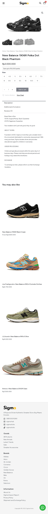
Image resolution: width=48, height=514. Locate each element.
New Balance (11, 51)
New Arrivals (8, 439)
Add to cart (22, 89)
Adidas (6, 457)
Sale (5, 445)
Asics (5, 459)
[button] (8, 95)
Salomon (7, 483)
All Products (8, 437)
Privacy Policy (8, 498)
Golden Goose (9, 470)
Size (4, 72)
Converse (7, 465)
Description (8, 103)
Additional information (12, 107)
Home (4, 51)
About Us (7, 492)
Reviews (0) (8, 111)
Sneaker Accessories (11, 447)
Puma (6, 480)
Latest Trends (8, 442)
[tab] (24, 103)
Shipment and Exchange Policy (15, 500)
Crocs (6, 467)
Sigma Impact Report (11, 495)
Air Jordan (7, 462)
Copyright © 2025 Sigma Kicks (24, 508)
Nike (5, 475)
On (5, 478)
